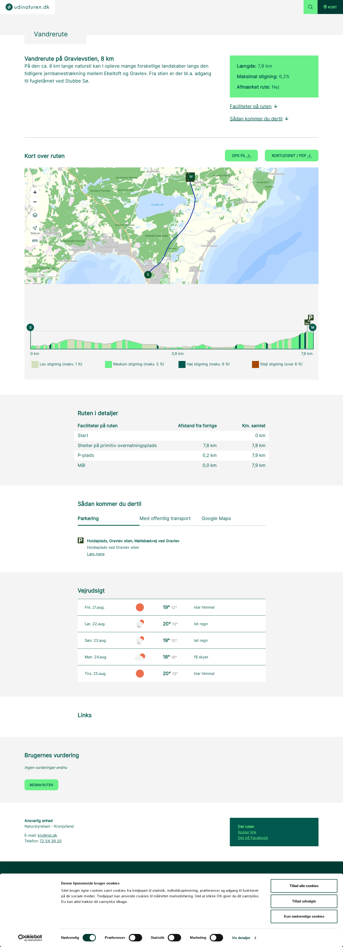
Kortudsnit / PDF (290, 155)
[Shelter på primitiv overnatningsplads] (307, 322)
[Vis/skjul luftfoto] (35, 215)
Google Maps (216, 518)
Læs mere (96, 554)
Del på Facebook (253, 837)
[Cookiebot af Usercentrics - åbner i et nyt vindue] (30, 937)
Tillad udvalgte (304, 901)
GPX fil (239, 155)
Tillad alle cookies (304, 886)
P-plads (86, 455)
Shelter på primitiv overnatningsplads (117, 445)
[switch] (135, 937)
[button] (330, 7)
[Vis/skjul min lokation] (35, 228)
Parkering (88, 518)
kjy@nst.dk (47, 835)
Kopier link (247, 832)
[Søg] (311, 7)
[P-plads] (311, 317)
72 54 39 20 (51, 841)
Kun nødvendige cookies (304, 916)
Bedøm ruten (41, 785)
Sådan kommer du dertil (256, 118)
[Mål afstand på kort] (35, 240)
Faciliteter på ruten (251, 106)
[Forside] (27, 6)
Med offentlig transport (165, 518)
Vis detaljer (241, 938)
